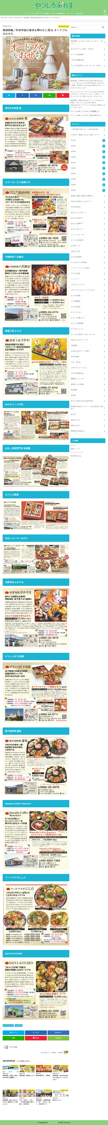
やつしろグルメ (76, 92)
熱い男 (73, 414)
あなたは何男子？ (77, 223)
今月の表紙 (75, 356)
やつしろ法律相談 (77, 54)
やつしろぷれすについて (36, 13)
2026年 (73, 190)
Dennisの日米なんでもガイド (81, 201)
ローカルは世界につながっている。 (83, 334)
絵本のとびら (75, 425)
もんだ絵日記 (75, 307)
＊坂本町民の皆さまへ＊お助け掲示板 (84, 129)
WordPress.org (75, 456)
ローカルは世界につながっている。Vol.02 (85, 65)
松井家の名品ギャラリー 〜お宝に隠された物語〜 (87, 408)
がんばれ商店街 (76, 257)
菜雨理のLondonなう (78, 431)
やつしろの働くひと (78, 318)
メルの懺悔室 (75, 301)
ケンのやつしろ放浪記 (79, 262)
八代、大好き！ (76, 362)
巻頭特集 (19, 1025)
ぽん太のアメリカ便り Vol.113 (82, 49)
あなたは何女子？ (77, 218)
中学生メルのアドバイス (79, 340)
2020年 (73, 157)
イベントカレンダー (78, 234)
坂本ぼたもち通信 (77, 384)
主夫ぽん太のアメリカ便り (80, 351)
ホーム (26, 13)
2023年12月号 (9, 1025)
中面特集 (74, 345)
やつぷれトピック (77, 329)
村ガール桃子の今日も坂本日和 (82, 401)
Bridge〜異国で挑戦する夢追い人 (82, 196)
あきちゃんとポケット (79, 212)
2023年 (73, 173)
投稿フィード (75, 449)
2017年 (73, 140)
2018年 (73, 146)
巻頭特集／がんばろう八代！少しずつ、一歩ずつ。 (87, 42)
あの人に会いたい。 (78, 229)
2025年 (73, 185)
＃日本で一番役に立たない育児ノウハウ (85, 135)
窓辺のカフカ (75, 420)
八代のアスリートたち (79, 368)
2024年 (73, 179)
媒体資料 (47, 13)
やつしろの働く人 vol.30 (79, 111)
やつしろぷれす (52, 1122)
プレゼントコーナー (78, 284)
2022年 (73, 168)
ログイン (73, 445)
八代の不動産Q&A (77, 60)
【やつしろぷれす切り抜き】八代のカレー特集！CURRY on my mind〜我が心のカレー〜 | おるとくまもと (87, 85)
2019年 (73, 151)
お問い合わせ (79, 13)
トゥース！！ (75, 279)
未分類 (73, 395)
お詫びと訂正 (75, 251)
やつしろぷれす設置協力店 (58, 13)
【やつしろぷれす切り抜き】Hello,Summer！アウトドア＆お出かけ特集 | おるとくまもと (87, 105)
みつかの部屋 (75, 295)
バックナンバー (70, 13)
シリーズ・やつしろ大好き (80, 268)
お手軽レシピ (75, 246)
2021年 (73, 162)
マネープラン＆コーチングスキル (83, 290)
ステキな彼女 (75, 273)
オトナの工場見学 (77, 240)
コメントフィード (76, 452)
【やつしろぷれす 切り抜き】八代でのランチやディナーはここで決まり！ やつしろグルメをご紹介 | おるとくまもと (87, 94)
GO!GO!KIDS (75, 207)
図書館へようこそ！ (78, 379)
